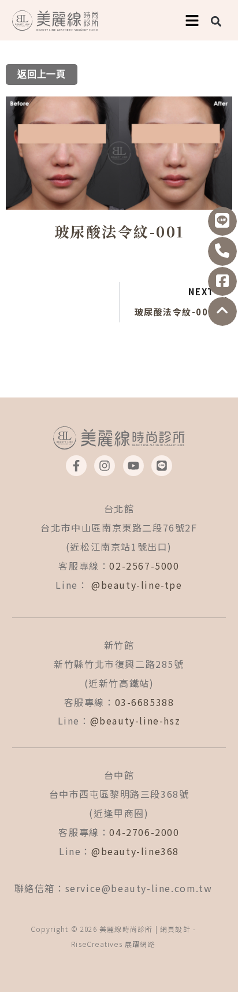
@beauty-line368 (135, 851)
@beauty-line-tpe (137, 585)
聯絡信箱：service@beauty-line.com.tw (113, 888)
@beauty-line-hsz (135, 720)
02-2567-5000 (144, 566)
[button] (215, 21)
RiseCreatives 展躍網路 (113, 944)
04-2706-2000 (144, 832)
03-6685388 (144, 702)
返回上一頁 (41, 74)
